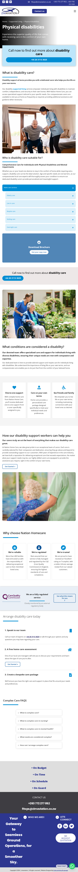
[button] (72, 866)
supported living (19, 89)
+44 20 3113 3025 (32, 637)
